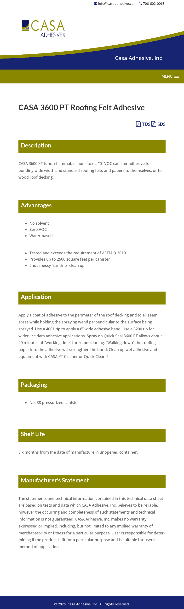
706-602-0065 (153, 3)
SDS (161, 124)
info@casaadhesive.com (117, 3)
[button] (170, 76)
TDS (145, 124)
